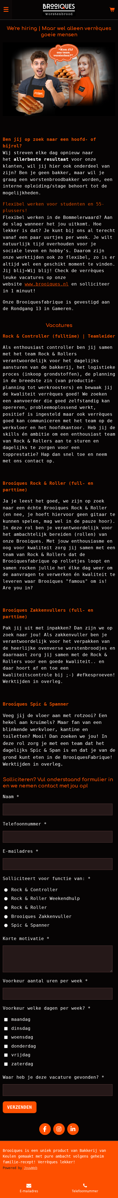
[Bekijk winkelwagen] (112, 9)
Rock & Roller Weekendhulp (45, 898)
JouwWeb (30, 1168)
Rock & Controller (34, 889)
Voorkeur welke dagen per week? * (47, 1008)
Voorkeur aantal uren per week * (45, 980)
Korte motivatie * (26, 938)
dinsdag (20, 1028)
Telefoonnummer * (25, 824)
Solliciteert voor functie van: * (47, 878)
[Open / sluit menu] (6, 9)
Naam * (11, 796)
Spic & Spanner (30, 925)
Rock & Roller (29, 907)
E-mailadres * (20, 851)
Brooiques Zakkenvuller (41, 916)
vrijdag (20, 1054)
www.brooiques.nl (47, 284)
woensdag (22, 1037)
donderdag (23, 1046)
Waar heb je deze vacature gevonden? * (53, 1077)
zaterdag (22, 1063)
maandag (20, 1019)
